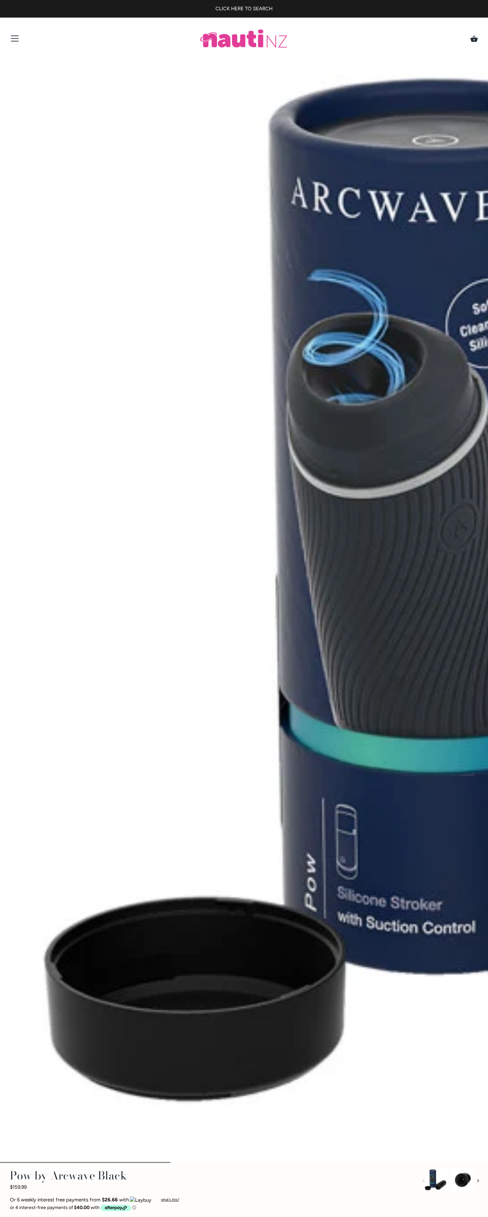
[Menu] (15, 40)
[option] (435, 1181)
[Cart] (474, 39)
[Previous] (423, 1181)
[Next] (478, 1181)
